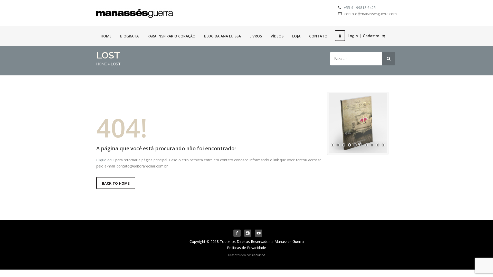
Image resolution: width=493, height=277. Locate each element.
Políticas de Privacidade (246, 247)
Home (106, 36)
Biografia (129, 36)
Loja (296, 36)
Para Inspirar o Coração (171, 36)
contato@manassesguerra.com (370, 13)
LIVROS (256, 36)
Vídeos (277, 36)
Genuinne (258, 255)
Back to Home (116, 183)
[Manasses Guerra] (134, 11)
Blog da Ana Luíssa (222, 36)
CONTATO (318, 36)
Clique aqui (105, 159)
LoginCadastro (363, 36)
